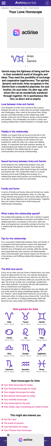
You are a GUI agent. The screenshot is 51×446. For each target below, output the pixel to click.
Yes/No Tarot (10, 419)
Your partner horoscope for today (19, 396)
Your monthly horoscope (15, 399)
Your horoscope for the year (17, 403)
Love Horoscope (16, 8)
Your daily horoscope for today (18, 385)
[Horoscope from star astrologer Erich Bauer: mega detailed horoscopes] (25, 3)
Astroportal (5, 8)
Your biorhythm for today (16, 427)
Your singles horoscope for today (19, 392)
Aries (25, 8)
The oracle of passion (14, 423)
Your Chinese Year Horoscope (18, 430)
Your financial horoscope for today (20, 388)
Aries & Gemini (34, 8)
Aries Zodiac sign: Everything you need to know (26, 407)
